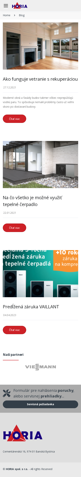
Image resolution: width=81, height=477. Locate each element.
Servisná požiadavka (40, 404)
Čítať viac (14, 119)
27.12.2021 (9, 87)
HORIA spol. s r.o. (17, 469)
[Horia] (21, 5)
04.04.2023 (9, 315)
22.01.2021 (9, 212)
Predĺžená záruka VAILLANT (31, 306)
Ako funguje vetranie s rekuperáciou (40, 79)
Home (6, 15)
